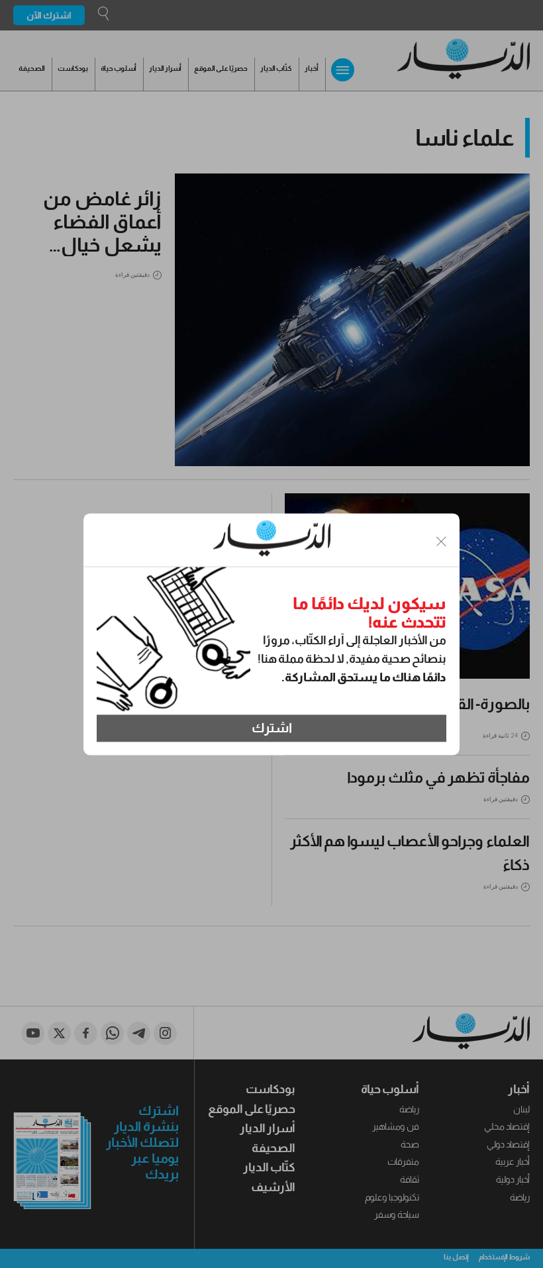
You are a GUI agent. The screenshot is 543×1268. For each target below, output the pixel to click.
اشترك (272, 728)
